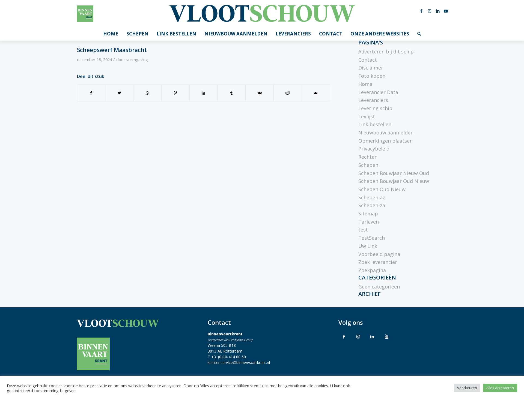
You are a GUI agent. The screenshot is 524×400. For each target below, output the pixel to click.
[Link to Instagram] (358, 336)
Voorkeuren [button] (467, 387)
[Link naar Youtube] (446, 10)
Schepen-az (371, 197)
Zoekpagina (372, 270)
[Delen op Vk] (259, 93)
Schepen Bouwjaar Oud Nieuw (393, 181)
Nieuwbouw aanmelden (385, 132)
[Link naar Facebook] (421, 10)
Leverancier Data (378, 92)
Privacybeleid (373, 148)
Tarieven (368, 221)
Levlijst (366, 116)
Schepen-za (371, 205)
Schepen (368, 165)
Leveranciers (373, 100)
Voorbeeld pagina (379, 254)
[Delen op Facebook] (91, 93)
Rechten (367, 157)
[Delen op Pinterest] (175, 93)
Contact (367, 59)
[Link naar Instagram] (429, 10)
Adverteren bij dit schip (386, 51)
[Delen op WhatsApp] (147, 93)
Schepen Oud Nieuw (382, 189)
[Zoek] (419, 34)
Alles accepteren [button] (500, 387)
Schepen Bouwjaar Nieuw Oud (393, 173)
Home (365, 84)
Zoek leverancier (377, 262)
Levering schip (375, 108)
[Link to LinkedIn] (372, 336)
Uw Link (367, 246)
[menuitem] (110, 34)
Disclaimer (370, 67)
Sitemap (368, 213)
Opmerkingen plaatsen (385, 140)
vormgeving (137, 59)
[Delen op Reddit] (288, 93)
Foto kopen (371, 76)
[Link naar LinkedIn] (438, 10)
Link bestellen (374, 124)
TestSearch (371, 237)
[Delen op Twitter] (119, 93)
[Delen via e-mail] (316, 93)
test (363, 229)
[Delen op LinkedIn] (204, 93)
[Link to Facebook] (343, 336)
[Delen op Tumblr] (231, 93)
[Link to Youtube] (386, 336)
